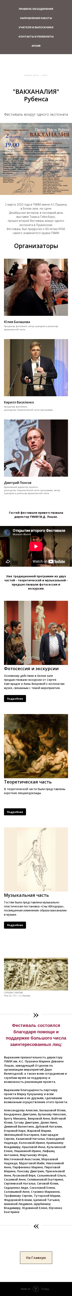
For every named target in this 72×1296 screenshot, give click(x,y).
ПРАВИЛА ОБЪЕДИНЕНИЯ (36, 9)
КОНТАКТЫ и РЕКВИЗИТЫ (36, 36)
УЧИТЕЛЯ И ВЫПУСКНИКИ (36, 27)
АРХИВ (36, 46)
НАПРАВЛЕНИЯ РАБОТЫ (36, 18)
